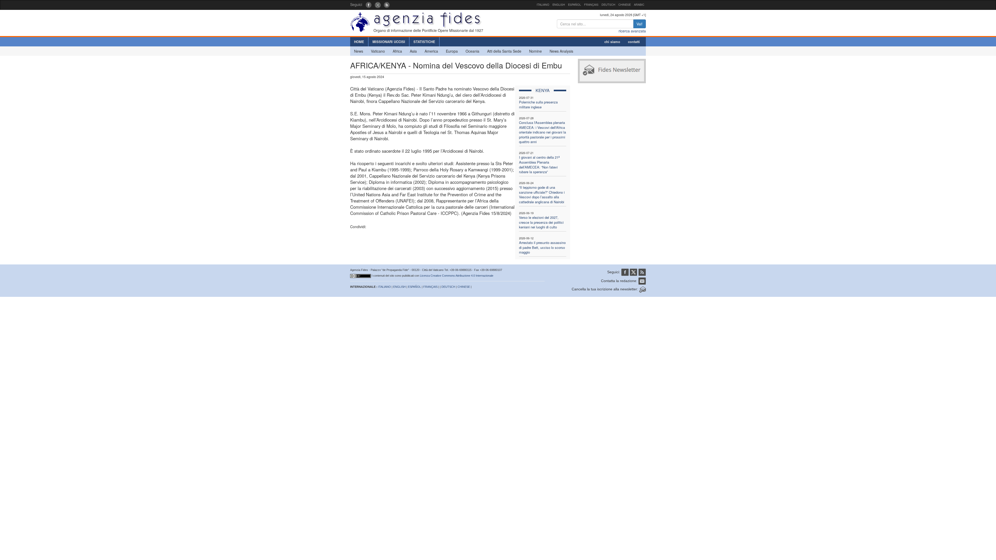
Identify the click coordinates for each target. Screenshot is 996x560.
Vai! (639, 23)
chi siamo (612, 41)
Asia (413, 51)
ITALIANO (543, 4)
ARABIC (639, 4)
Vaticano (378, 51)
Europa (452, 51)
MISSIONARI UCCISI (388, 41)
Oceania (472, 51)
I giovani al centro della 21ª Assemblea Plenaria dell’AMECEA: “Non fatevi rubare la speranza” (539, 164)
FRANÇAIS (591, 4)
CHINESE (624, 4)
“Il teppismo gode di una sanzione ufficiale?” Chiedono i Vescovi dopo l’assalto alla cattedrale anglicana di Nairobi (542, 194)
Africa (397, 51)
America (431, 51)
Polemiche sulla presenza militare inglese (538, 104)
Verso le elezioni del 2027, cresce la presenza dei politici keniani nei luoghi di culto (541, 222)
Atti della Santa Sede (504, 51)
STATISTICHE (424, 41)
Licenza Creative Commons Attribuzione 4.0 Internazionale (456, 275)
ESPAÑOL (574, 4)
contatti (634, 41)
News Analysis (561, 51)
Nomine (535, 51)
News (358, 51)
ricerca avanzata (632, 30)
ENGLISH (558, 4)
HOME (359, 41)
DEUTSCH (608, 4)
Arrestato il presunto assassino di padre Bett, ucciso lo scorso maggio (542, 247)
